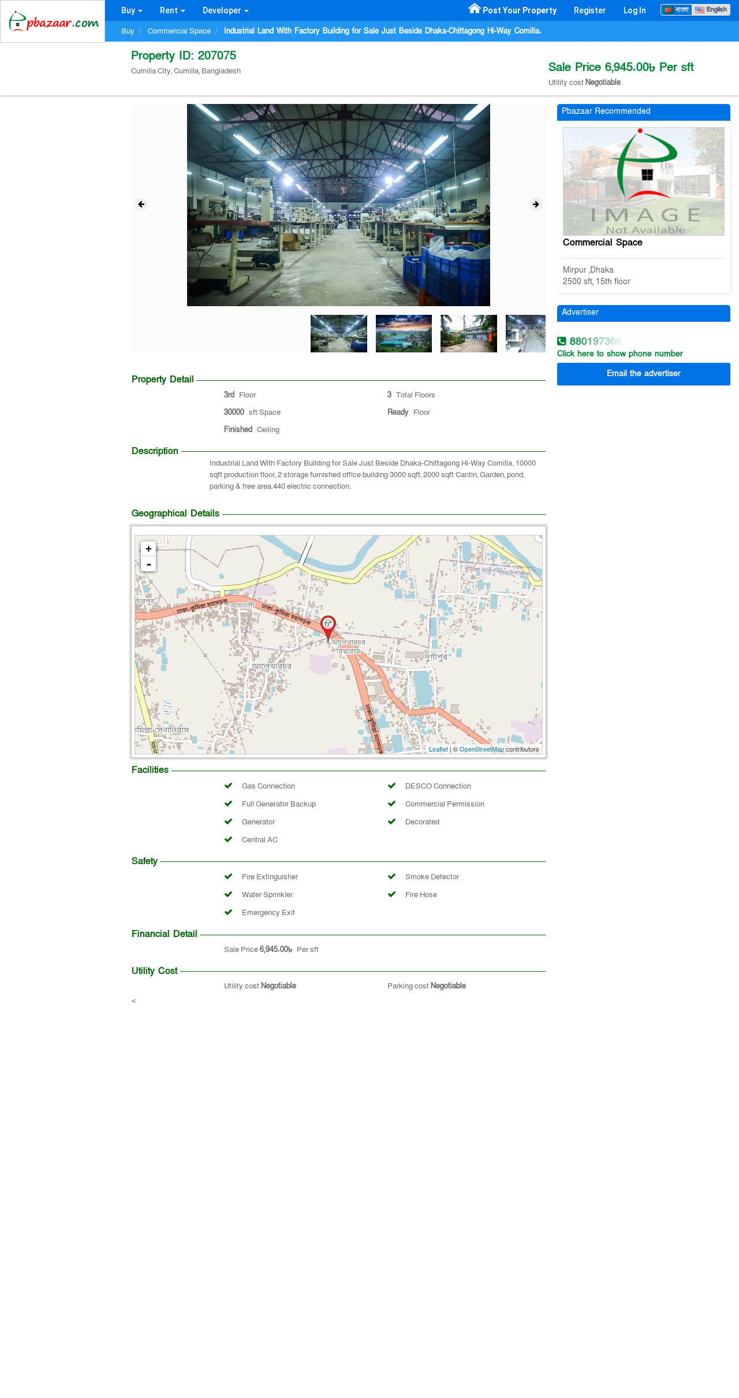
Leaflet (438, 748)
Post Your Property (520, 10)
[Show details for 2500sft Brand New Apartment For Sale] (644, 180)
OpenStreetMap (482, 748)
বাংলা (681, 9)
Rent (170, 10)
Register (590, 10)
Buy (129, 10)
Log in (635, 10)
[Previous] (141, 204)
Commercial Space (603, 242)
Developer (223, 10)
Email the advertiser (644, 373)
